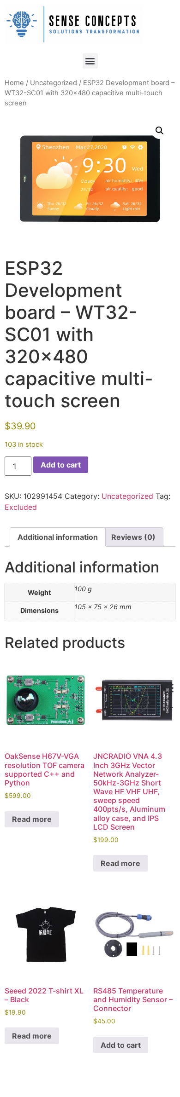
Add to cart (61, 464)
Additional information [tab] (58, 537)
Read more (32, 819)
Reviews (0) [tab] (133, 537)
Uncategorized (53, 83)
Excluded (21, 507)
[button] (90, 61)
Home (14, 83)
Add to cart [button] (121, 1045)
